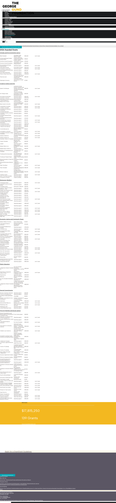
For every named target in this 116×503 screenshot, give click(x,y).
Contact (7, 14)
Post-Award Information (10, 34)
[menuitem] (59, 10)
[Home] (29, 464)
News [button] (1, 489)
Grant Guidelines (8, 31)
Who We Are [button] (5, 11)
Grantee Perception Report (11, 16)
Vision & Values (6, 10)
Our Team (7, 13)
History (6, 12)
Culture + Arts (8, 20)
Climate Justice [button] (4, 483)
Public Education (8, 22)
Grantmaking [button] (5, 29)
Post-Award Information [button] (46, 488)
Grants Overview (8, 30)
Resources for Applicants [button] (34, 488)
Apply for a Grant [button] (11, 451)
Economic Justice (9, 21)
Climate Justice (8, 19)
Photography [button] (5, 24)
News (3, 28)
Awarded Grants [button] (56, 488)
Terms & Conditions (39, 500)
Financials (7, 15)
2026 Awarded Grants (10, 35)
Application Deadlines (9, 33)
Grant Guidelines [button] (25, 451)
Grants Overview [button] (4, 488)
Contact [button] (10, 479)
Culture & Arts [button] (11, 483)
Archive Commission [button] (22, 484)
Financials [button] (15, 479)
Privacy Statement (30, 500)
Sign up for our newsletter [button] (7, 475)
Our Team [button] (6, 479)
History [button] (2, 479)
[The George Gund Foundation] (58, 4)
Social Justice (8, 23)
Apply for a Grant (8, 37)
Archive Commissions (9, 27)
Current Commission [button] (11, 484)
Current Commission (9, 26)
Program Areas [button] (6, 18)
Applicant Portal (6, 38)
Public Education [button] (28, 483)
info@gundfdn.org (6, 497)
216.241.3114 (5, 496)
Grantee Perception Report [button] (24, 479)
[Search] (5, 502)
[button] (4, 40)
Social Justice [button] (35, 483)
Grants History (8, 36)
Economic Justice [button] (19, 483)
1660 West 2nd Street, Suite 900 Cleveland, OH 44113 (7, 494)
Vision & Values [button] (4, 476)
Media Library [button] (72, 488)
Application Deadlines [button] (22, 488)
